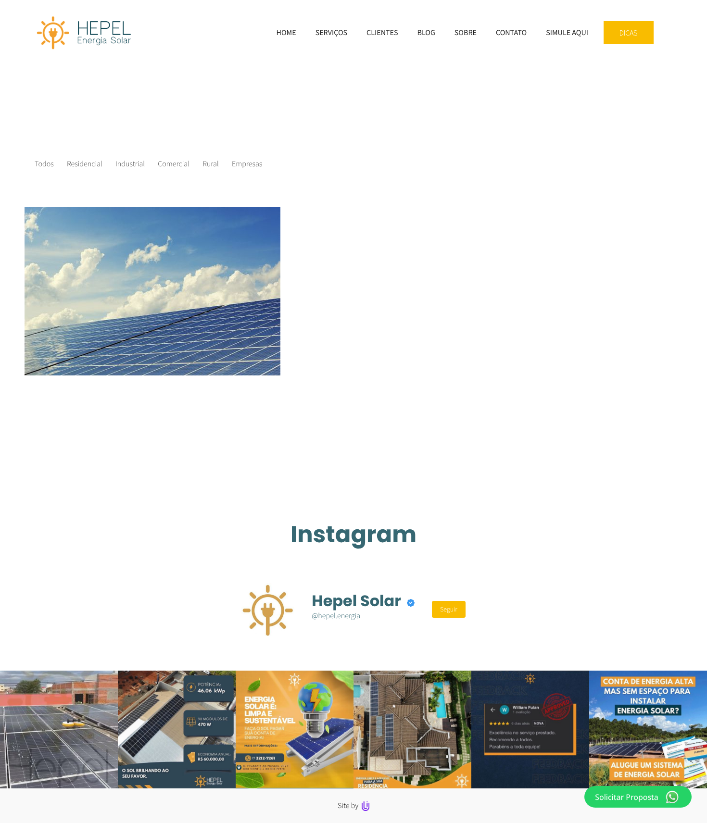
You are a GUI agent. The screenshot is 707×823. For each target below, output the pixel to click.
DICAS (628, 32)
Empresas (247, 164)
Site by (349, 806)
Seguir (448, 609)
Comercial (173, 164)
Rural (210, 164)
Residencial (84, 164)
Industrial (130, 164)
